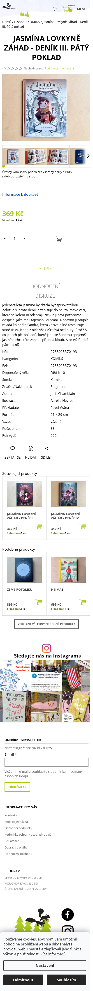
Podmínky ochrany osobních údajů (28, 834)
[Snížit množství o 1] (24, 238)
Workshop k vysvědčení (21, 883)
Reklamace (12, 841)
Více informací (52, 954)
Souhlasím (66, 979)
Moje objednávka (16, 822)
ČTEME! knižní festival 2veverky (26, 888)
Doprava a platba (16, 847)
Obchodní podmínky (18, 828)
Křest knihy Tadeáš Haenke (23, 878)
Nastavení (45, 965)
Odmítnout (23, 979)
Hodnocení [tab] (45, 286)
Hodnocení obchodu (18, 854)
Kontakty (11, 815)
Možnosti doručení (54, 194)
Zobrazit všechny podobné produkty (46, 624)
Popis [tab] (45, 268)
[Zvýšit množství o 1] (5, 238)
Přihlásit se (17, 787)
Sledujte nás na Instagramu (47, 655)
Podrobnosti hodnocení (59, 68)
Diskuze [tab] (45, 295)
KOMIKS (57, 358)
